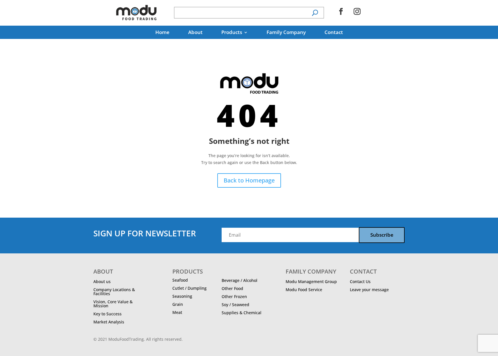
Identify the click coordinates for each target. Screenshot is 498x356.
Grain (177, 304)
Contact (334, 32)
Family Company (286, 32)
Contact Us (360, 281)
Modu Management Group (311, 281)
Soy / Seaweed (235, 304)
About (195, 32)
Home (162, 32)
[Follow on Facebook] (341, 11)
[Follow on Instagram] (357, 11)
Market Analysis (108, 322)
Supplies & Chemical (241, 312)
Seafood (180, 280)
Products (231, 32)
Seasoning (182, 296)
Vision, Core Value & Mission (113, 303)
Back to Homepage (249, 180)
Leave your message (369, 289)
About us (102, 281)
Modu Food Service (304, 289)
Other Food (232, 288)
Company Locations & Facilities (114, 291)
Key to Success (107, 314)
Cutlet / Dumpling (189, 288)
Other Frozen (234, 296)
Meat (177, 312)
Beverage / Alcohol (239, 280)
